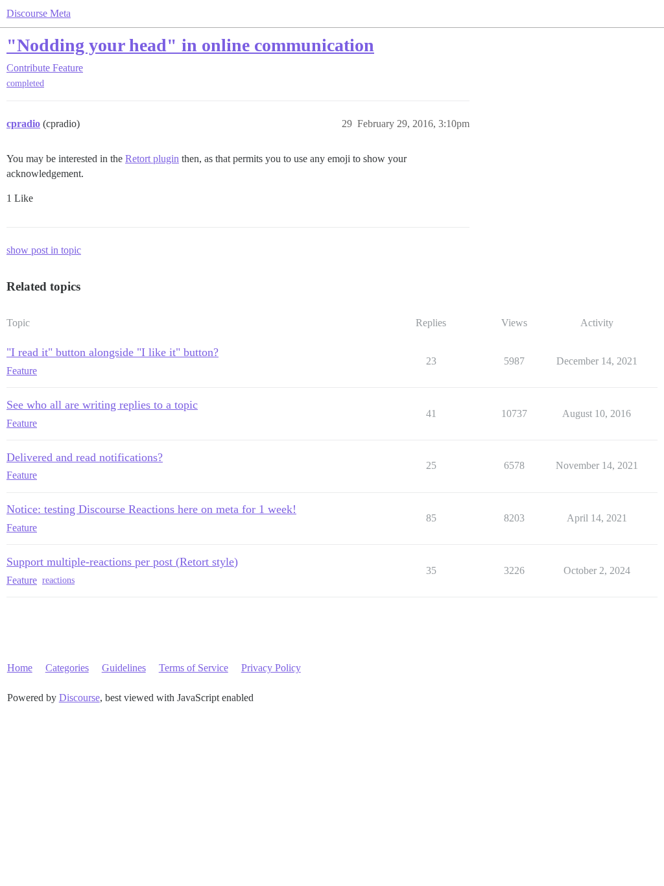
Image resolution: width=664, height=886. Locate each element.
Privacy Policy (271, 667)
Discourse (79, 697)
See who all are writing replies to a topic (102, 404)
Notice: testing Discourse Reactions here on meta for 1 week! (151, 509)
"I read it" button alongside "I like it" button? (112, 352)
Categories (67, 667)
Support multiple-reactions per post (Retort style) (122, 561)
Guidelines (124, 667)
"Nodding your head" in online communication (190, 45)
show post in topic (43, 250)
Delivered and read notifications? (84, 457)
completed (25, 83)
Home (19, 667)
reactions (58, 580)
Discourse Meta (38, 13)
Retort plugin (152, 158)
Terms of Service (193, 667)
